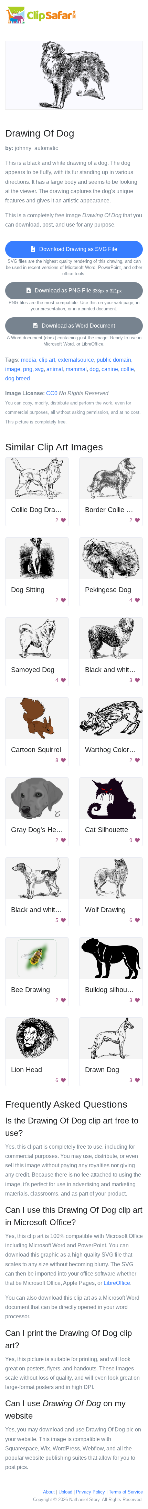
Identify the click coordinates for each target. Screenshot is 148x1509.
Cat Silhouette (106, 829)
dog (94, 369)
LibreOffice (117, 1283)
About (49, 1492)
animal (54, 369)
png (27, 369)
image (12, 369)
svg (39, 369)
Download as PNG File (76, 290)
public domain (114, 360)
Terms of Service (126, 1492)
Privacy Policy (90, 1492)
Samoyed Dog (32, 669)
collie (127, 369)
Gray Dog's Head (37, 829)
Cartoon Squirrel (36, 749)
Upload (65, 1492)
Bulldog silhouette (112, 989)
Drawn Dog (102, 1069)
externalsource (76, 360)
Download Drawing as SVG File (76, 249)
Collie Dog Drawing (40, 509)
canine (110, 369)
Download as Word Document (76, 326)
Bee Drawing (30, 989)
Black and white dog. (42, 909)
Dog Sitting (27, 589)
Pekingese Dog (108, 589)
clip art (47, 360)
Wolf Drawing (105, 909)
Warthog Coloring (111, 749)
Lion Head (26, 1069)
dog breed (17, 378)
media (28, 360)
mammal (76, 369)
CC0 (51, 393)
